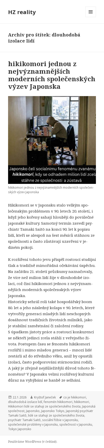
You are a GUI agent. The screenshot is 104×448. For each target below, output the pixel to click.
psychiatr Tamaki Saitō (24, 420)
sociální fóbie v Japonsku (60, 420)
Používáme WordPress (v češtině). (32, 441)
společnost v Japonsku (75, 424)
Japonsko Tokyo (52, 411)
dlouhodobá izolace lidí (25, 402)
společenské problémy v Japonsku (33, 424)
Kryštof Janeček (45, 397)
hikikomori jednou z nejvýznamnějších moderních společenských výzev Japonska (51, 75)
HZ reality (22, 12)
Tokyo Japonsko (19, 429)
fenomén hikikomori (58, 402)
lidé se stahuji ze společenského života (56, 415)
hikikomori (81, 402)
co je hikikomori (74, 397)
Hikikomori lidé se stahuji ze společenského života (44, 406)
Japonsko (33, 411)
